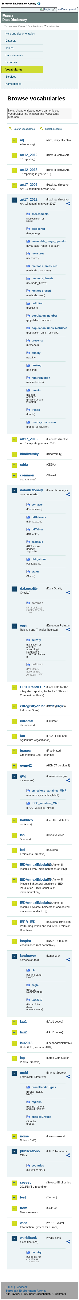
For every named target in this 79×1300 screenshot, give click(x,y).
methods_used (39, 290)
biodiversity (29, 454)
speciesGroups (39, 1116)
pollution (37, 303)
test (23, 1197)
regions (37, 1102)
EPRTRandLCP (32, 687)
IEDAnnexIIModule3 (33, 879)
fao (22, 736)
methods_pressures (39, 266)
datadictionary (31, 490)
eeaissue (37, 541)
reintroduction (39, 377)
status (35, 571)
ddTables (37, 529)
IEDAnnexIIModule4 (33, 903)
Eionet (21, 26)
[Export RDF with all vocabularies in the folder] (68, 204)
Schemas (11, 62)
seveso (26, 1182)
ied (22, 850)
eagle (35, 985)
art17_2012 (28, 199)
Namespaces (13, 83)
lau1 (23, 1021)
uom (23, 1208)
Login (47, 9)
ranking (37, 365)
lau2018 (26, 1043)
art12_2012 (28, 155)
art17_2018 (28, 439)
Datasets (10, 40)
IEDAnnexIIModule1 (33, 864)
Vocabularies (13, 69)
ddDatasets (39, 517)
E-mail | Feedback (16, 1286)
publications (30, 1151)
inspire (25, 941)
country (37, 1252)
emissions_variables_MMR (39, 790)
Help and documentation (20, 33)
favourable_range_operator (39, 241)
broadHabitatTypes (39, 1087)
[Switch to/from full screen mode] (54, 9)
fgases (25, 750)
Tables (9, 48)
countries (38, 1165)
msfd (24, 1072)
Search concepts (54, 129)
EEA (22, 3)
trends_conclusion (39, 422)
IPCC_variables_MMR (39, 803)
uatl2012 (37, 999)
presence (37, 340)
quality (36, 352)
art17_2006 (28, 184)
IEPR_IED (28, 922)
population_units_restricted (39, 328)
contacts (37, 504)
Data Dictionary (36, 26)
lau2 (23, 1032)
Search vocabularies (24, 129)
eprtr (24, 625)
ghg (23, 776)
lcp (22, 1058)
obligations (39, 559)
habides (26, 820)
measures (38, 253)
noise (24, 1136)
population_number (39, 315)
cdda (24, 464)
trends (36, 409)
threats (36, 390)
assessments (39, 214)
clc (33, 970)
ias (22, 835)
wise (23, 1223)
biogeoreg (38, 228)
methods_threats (39, 278)
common (27, 475)
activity (36, 640)
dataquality (29, 588)
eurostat (26, 721)
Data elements (14, 55)
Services (10, 76)
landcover (28, 955)
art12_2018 (28, 170)
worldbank (28, 1238)
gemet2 (26, 765)
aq (22, 140)
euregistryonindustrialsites (33, 706)
